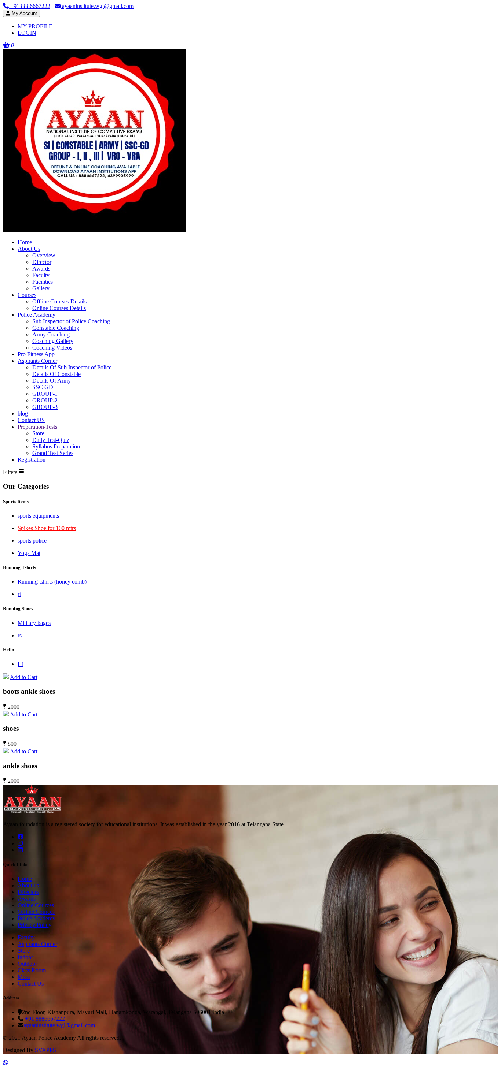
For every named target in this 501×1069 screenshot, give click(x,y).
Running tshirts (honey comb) (52, 581)
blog (23, 413)
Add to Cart (23, 677)
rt (19, 594)
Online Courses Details (59, 308)
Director (41, 262)
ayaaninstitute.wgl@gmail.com (97, 6)
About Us (29, 249)
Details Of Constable (56, 374)
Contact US (31, 420)
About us (28, 885)
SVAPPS (45, 1050)
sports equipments (38, 516)
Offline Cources (36, 912)
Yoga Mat (29, 553)
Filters (11, 472)
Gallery (41, 288)
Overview (43, 255)
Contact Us (31, 983)
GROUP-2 (45, 400)
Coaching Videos (52, 347)
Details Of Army (51, 380)
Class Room (32, 970)
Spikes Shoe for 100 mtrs (47, 528)
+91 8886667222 (29, 6)
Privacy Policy (34, 925)
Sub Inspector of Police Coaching (71, 321)
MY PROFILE (35, 26)
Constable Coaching (55, 328)
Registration (31, 460)
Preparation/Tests (37, 427)
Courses (27, 295)
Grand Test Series (52, 453)
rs (20, 635)
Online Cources (36, 905)
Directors (28, 892)
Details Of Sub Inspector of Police (71, 367)
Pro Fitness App (36, 354)
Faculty (41, 275)
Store (38, 433)
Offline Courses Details (59, 301)
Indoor (25, 957)
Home (25, 242)
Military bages (34, 623)
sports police (32, 540)
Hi (20, 664)
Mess (24, 977)
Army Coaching (51, 334)
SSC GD (42, 387)
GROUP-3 (45, 407)
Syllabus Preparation (56, 446)
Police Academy (36, 315)
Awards (41, 268)
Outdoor (27, 964)
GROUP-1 (45, 394)
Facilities (42, 282)
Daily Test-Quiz (50, 440)
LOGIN (27, 33)
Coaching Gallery (52, 341)
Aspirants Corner (37, 361)
